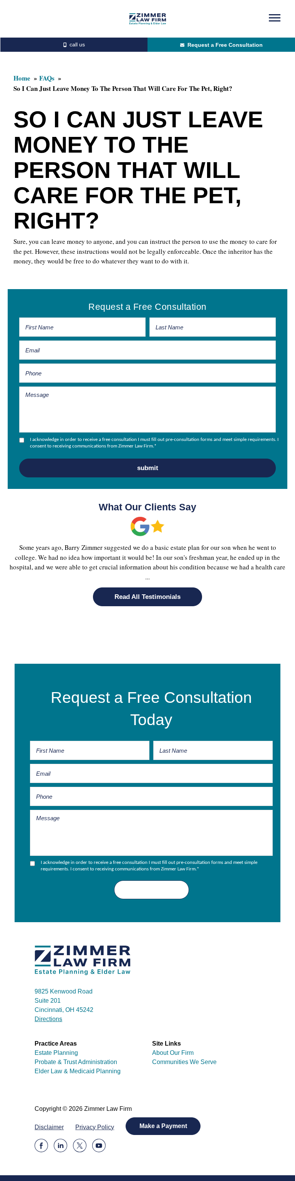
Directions (48, 1019)
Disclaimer (49, 1127)
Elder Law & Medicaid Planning (78, 1071)
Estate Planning (56, 1052)
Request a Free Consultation (225, 45)
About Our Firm (173, 1052)
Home (21, 78)
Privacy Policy (94, 1127)
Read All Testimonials (147, 596)
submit (147, 468)
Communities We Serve (184, 1062)
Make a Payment (163, 1126)
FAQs (47, 78)
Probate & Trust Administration (76, 1062)
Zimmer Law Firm (148, 19)
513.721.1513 (74, 45)
